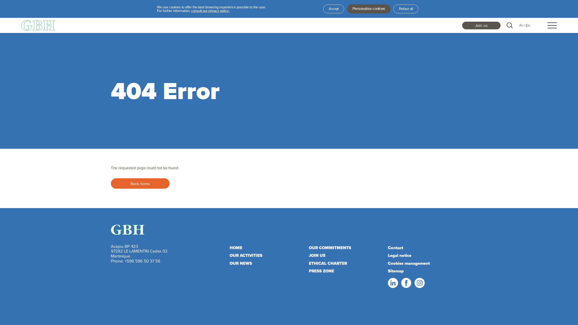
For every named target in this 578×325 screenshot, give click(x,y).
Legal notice (399, 255)
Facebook (406, 283)
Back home (140, 183)
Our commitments (330, 248)
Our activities (246, 255)
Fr (521, 25)
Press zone (321, 271)
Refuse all (406, 9)
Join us (481, 25)
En (528, 25)
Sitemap (396, 271)
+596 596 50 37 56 (142, 261)
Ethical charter (328, 263)
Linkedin (392, 283)
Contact (395, 248)
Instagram (419, 283)
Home (236, 248)
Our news (241, 263)
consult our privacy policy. (210, 11)
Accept (334, 9)
